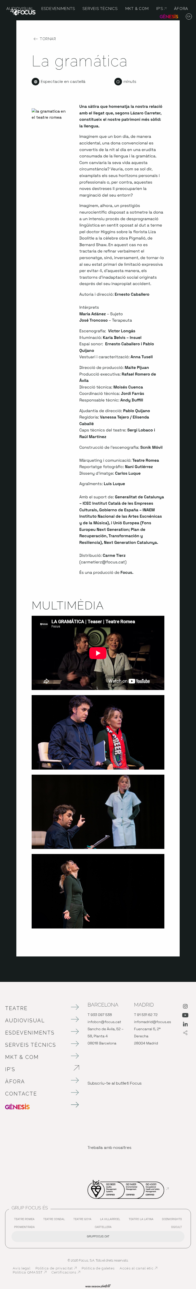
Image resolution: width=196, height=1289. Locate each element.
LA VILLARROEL (111, 1220)
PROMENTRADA (25, 1228)
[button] (189, 17)
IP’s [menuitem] (161, 8)
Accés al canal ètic (138, 1268)
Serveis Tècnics (30, 1045)
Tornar (48, 39)
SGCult (176, 1227)
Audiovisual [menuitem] (19, 8)
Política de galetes (98, 1268)
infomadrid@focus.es (152, 1022)
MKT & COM (22, 1057)
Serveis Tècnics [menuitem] (99, 8)
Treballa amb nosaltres (109, 1147)
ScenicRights (173, 1220)
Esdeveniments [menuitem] (58, 8)
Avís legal (21, 1268)
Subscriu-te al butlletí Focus (115, 1083)
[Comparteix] (185, 1033)
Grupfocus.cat (98, 1236)
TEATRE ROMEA (25, 1220)
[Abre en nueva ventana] (185, 1007)
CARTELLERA (104, 1228)
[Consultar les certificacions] (128, 1189)
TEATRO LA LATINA (142, 1220)
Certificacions (66, 1272)
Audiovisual (25, 1020)
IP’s (37, 1069)
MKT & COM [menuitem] (137, 8)
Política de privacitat (56, 1268)
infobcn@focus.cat (104, 1022)
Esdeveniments (30, 1033)
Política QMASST (29, 1272)
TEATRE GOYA (83, 1220)
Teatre (16, 1008)
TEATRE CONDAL (55, 1220)
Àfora (15, 1081)
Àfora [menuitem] (181, 8)
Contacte (21, 1094)
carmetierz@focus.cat (103, 562)
